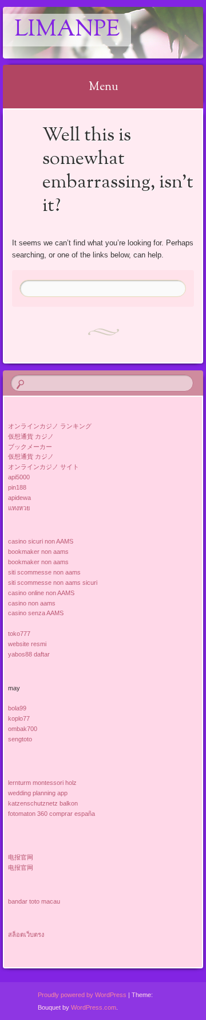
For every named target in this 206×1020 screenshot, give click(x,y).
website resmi (27, 643)
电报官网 (20, 857)
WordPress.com (93, 1007)
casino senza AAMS (36, 612)
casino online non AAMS (41, 592)
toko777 (19, 633)
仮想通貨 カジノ (31, 436)
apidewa (19, 497)
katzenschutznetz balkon (43, 803)
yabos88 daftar (29, 654)
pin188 (17, 487)
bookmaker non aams (38, 551)
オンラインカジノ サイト (43, 466)
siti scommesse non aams (44, 572)
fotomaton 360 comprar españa (51, 813)
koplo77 (19, 718)
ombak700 (22, 728)
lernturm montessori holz (42, 782)
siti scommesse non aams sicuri (52, 582)
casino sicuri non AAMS (40, 541)
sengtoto (20, 739)
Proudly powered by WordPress (82, 994)
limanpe (67, 30)
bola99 (17, 708)
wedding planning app (38, 793)
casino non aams (32, 603)
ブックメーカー (30, 446)
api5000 (19, 477)
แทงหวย (19, 508)
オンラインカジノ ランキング (50, 426)
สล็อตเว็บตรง (26, 934)
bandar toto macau (34, 901)
